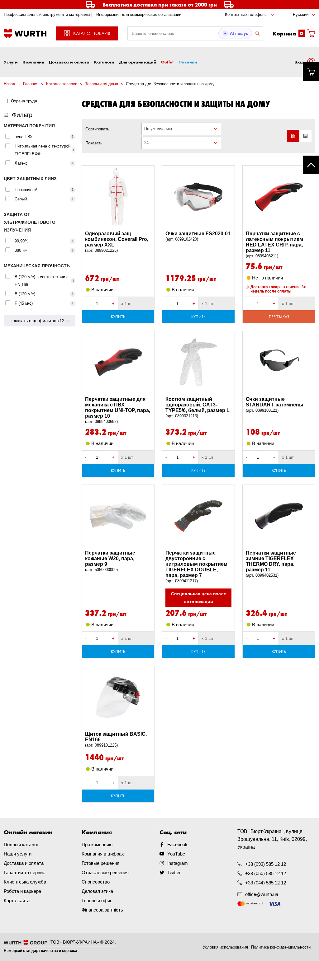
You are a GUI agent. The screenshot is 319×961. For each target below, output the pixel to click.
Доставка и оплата (69, 61)
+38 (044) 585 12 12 (265, 882)
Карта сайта (17, 900)
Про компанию (97, 844)
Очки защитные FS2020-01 (198, 236)
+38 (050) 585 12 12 (265, 873)
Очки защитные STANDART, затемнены (274, 404)
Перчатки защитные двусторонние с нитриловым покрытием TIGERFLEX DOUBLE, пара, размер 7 (196, 566)
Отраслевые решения (105, 872)
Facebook (177, 844)
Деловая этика (97, 891)
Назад (9, 84)
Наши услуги (17, 853)
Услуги (11, 61)
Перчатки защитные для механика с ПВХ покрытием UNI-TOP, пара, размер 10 (117, 410)
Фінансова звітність (102, 909)
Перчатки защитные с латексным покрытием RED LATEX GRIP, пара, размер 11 (274, 244)
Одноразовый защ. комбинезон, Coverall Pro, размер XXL (116, 242)
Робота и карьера (22, 891)
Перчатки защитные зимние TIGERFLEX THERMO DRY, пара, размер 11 (271, 564)
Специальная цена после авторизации (198, 597)
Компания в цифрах (103, 853)
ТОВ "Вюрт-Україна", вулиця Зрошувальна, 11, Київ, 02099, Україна (272, 839)
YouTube (176, 853)
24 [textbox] (146, 142)
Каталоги (104, 61)
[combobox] (181, 129)
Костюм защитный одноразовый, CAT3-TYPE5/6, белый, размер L (197, 407)
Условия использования (225, 947)
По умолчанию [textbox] (158, 128)
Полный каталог (21, 844)
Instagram (177, 863)
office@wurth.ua (261, 894)
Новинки (188, 61)
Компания (33, 61)
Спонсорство (96, 881)
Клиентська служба (25, 881)
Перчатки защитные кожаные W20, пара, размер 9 (110, 561)
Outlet (167, 61)
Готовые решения (100, 863)
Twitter (174, 872)
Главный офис (97, 900)
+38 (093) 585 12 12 (265, 864)
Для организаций (137, 61)
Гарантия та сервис (24, 872)
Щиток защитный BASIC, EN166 (116, 739)
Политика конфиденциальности (281, 947)
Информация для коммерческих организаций (138, 14)
